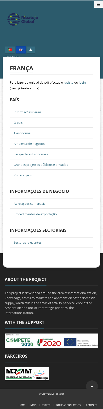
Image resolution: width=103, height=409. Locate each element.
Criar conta (12, 56)
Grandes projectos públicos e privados (41, 164)
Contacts (91, 405)
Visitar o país (23, 175)
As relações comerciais (29, 203)
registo (69, 82)
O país (18, 122)
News (33, 405)
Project (46, 405)
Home (22, 405)
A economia (22, 133)
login (82, 82)
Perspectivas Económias (31, 154)
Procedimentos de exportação (35, 214)
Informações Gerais (27, 112)
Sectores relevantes (27, 242)
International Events (68, 405)
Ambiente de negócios (29, 143)
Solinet (60, 393)
